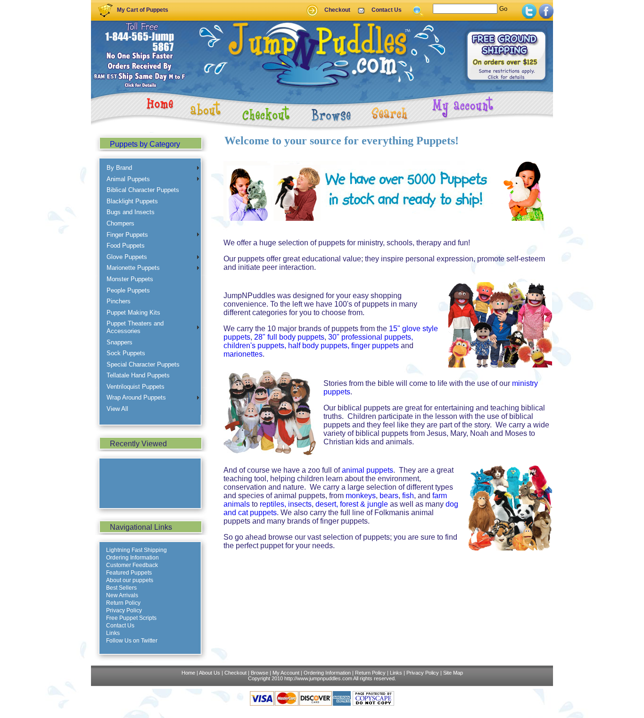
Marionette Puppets (133, 267)
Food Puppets (126, 245)
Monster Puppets (130, 279)
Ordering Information (132, 557)
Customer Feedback (132, 565)
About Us (209, 673)
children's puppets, (254, 346)
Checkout (337, 10)
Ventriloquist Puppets (136, 386)
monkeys (361, 496)
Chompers (120, 223)
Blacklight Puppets (132, 201)
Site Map (453, 673)
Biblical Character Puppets (143, 189)
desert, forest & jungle (351, 504)
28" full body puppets (289, 337)
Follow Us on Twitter (131, 640)
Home (188, 673)
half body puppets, (318, 346)
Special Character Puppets (143, 364)
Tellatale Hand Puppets (138, 375)
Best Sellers (121, 587)
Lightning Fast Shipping (136, 550)
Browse (259, 673)
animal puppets (367, 470)
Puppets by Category (145, 144)
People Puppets (128, 290)
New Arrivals (122, 595)
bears (389, 496)
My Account (285, 673)
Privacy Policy (124, 610)
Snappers (119, 342)
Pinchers (119, 301)
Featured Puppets (129, 572)
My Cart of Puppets (142, 10)
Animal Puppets (128, 179)
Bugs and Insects (131, 212)
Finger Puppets (127, 234)
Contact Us (387, 10)
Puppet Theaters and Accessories (135, 327)
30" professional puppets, (370, 337)
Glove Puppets (127, 256)
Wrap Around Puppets (136, 397)
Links (113, 633)
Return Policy (123, 603)
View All (117, 408)
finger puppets (375, 346)
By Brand (119, 167)
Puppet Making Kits (133, 312)
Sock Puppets (126, 353)
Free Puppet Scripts (131, 618)
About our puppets (129, 580)
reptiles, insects (286, 504)
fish (408, 496)
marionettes (243, 354)
